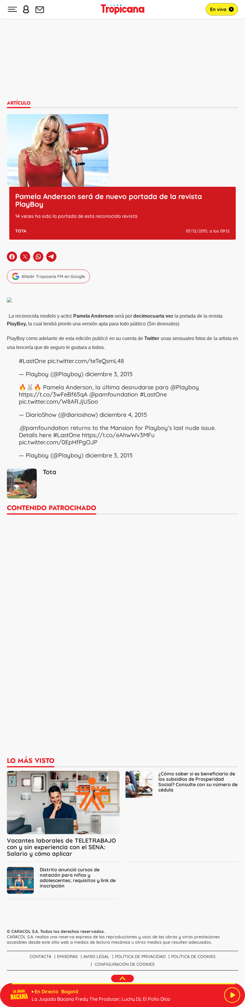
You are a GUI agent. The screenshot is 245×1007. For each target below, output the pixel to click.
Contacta (40, 956)
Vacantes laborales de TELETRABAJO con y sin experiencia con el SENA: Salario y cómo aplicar (61, 847)
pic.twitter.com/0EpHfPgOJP (58, 442)
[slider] (123, 983)
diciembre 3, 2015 (109, 374)
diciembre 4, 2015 (123, 414)
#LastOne (32, 361)
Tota (20, 231)
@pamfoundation (113, 394)
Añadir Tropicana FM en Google (53, 276)
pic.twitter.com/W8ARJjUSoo (58, 401)
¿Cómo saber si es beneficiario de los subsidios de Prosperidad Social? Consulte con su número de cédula (198, 782)
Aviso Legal (96, 956)
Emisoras (67, 956)
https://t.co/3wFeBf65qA (53, 394)
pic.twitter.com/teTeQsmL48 (86, 361)
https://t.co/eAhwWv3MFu (118, 435)
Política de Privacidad (140, 956)
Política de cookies (193, 956)
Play (232, 995)
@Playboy (184, 387)
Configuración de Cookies (124, 964)
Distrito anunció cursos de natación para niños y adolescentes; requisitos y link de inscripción (78, 877)
